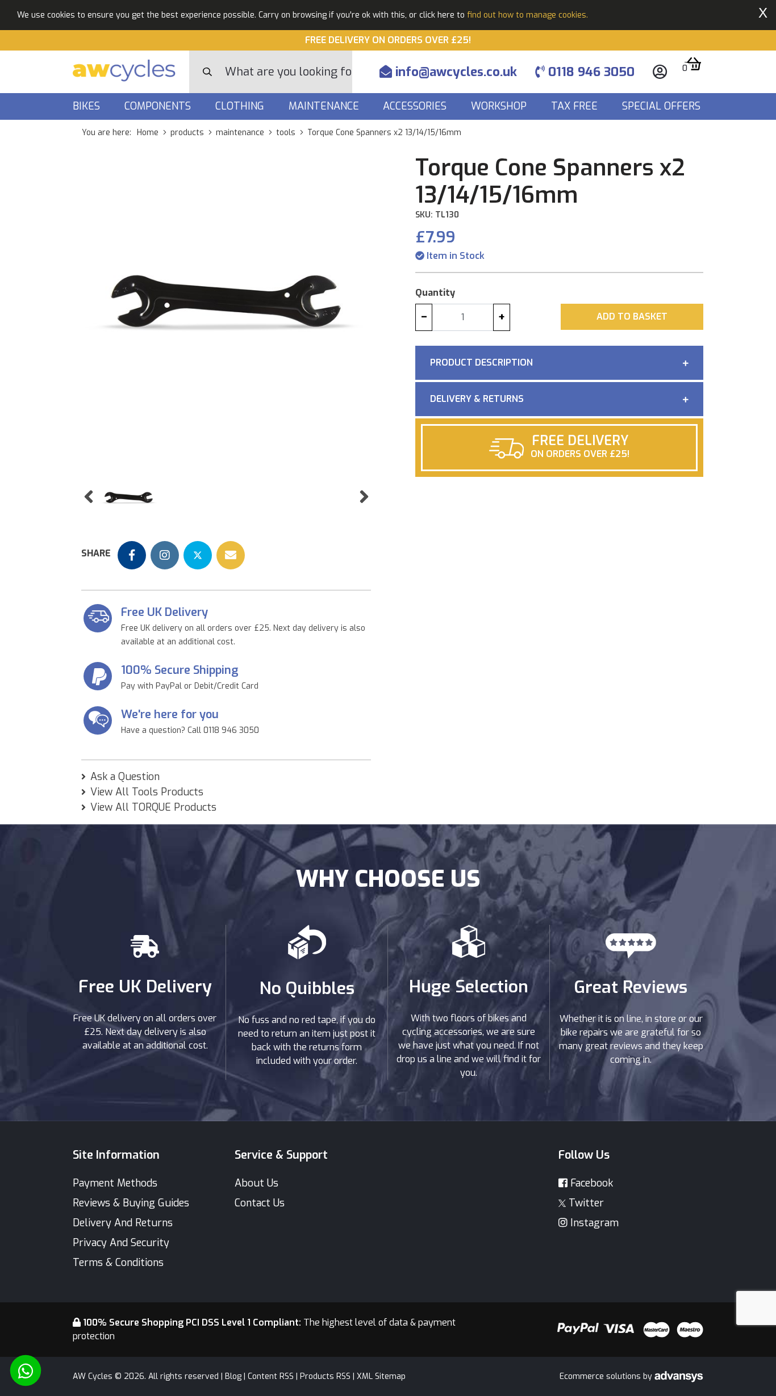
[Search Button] (207, 72)
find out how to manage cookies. (527, 15)
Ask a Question (125, 776)
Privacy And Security (121, 1243)
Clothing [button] (241, 106)
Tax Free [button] (575, 106)
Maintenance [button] (325, 106)
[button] (88, 497)
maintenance (240, 132)
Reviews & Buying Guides (131, 1203)
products (187, 132)
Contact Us (260, 1203)
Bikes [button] (88, 106)
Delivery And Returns (123, 1223)
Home (147, 132)
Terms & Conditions (118, 1262)
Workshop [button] (500, 106)
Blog (233, 1376)
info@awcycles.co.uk (454, 72)
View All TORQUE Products (153, 807)
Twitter (585, 1203)
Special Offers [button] (662, 106)
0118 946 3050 (590, 72)
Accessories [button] (416, 106)
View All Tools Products (146, 792)
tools (285, 132)
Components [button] (159, 106)
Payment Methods (115, 1183)
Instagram (593, 1223)
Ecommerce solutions (601, 1376)
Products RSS (325, 1376)
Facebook (590, 1183)
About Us (256, 1183)
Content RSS (271, 1376)
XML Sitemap (381, 1376)
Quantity (435, 293)
